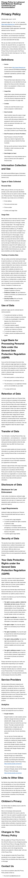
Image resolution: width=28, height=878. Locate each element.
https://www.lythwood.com (8, 24)
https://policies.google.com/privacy (13, 763)
